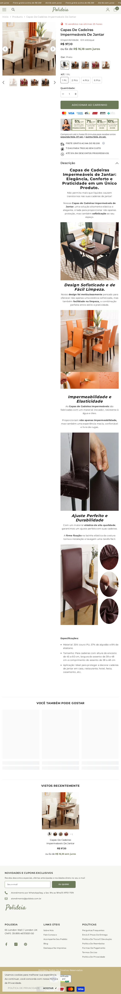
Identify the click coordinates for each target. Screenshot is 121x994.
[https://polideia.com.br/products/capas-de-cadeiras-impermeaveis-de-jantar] (89, 251)
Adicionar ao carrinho (89, 104)
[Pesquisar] (13, 9)
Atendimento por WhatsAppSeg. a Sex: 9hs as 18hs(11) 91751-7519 (42, 893)
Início (5, 16)
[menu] (4, 9)
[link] (20, 763)
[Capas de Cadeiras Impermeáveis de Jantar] (60, 810)
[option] (29, 49)
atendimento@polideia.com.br (26, 898)
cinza (60, 834)
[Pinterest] (25, 944)
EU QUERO (64, 884)
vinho (66, 834)
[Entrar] (108, 10)
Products (17, 16)
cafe (55, 834)
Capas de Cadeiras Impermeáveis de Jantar (60, 842)
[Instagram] (16, 944)
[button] (5, 49)
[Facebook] (6, 944)
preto (49, 834)
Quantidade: (67, 88)
